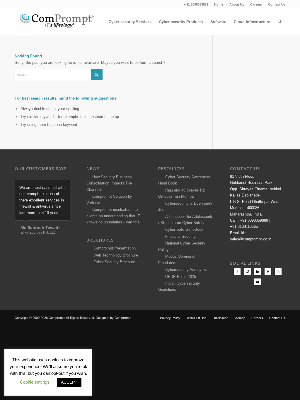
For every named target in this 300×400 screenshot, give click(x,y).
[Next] (64, 186)
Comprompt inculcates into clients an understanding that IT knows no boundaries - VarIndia (113, 215)
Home (218, 4)
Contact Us (276, 4)
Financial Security (179, 236)
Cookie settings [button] (35, 382)
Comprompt (123, 317)
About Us (236, 4)
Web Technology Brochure (114, 255)
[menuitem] (218, 4)
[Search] (279, 22)
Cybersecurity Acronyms (185, 269)
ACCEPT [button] (69, 382)
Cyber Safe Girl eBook (183, 229)
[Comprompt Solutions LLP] (59, 22)
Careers (256, 4)
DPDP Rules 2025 (179, 276)
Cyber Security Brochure (113, 262)
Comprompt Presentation (114, 248)
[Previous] (51, 186)
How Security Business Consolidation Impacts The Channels (109, 183)
